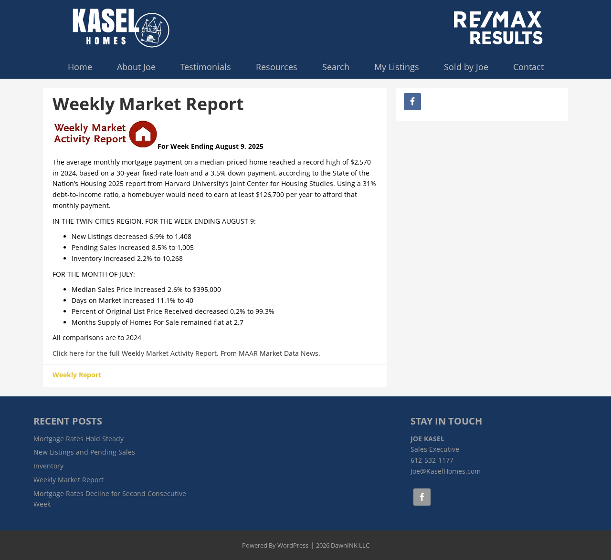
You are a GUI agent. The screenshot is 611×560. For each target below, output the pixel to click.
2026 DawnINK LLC (342, 545)
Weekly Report (77, 374)
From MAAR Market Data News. (269, 353)
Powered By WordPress (275, 545)
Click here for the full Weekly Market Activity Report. (136, 353)
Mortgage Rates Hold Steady (78, 438)
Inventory (48, 465)
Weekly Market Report (68, 479)
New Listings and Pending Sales (84, 451)
